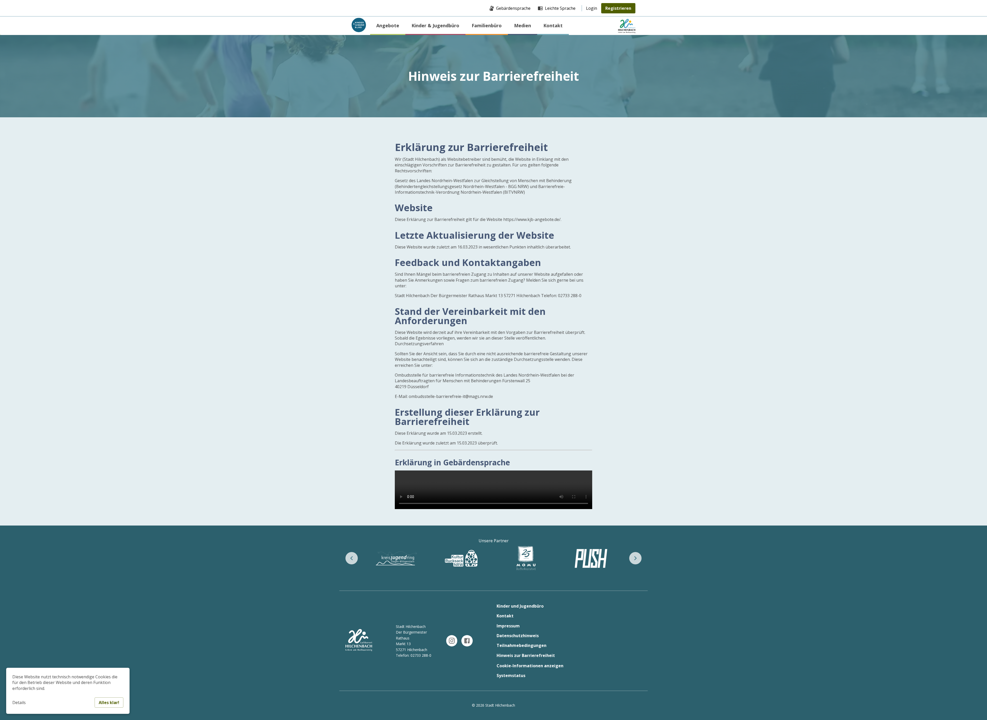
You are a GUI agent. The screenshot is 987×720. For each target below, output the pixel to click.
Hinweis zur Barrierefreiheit (526, 655)
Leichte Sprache (560, 8)
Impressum (508, 626)
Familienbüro (487, 25)
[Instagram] (451, 640)
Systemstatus (511, 675)
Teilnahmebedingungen (521, 645)
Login (591, 8)
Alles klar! (109, 702)
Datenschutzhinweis (518, 635)
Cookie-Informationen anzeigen (530, 666)
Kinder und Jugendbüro (520, 606)
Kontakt (553, 25)
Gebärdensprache (513, 8)
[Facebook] (466, 640)
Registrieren (618, 8)
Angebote (387, 25)
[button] (351, 558)
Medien (522, 25)
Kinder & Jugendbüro (435, 25)
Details (19, 702)
